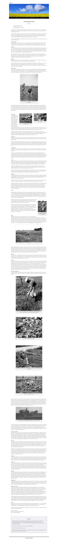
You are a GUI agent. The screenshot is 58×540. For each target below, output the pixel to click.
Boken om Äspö (32, 17)
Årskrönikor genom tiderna (26, 17)
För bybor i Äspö (37, 17)
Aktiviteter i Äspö (12, 17)
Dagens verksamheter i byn (43, 17)
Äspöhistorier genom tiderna (18, 17)
